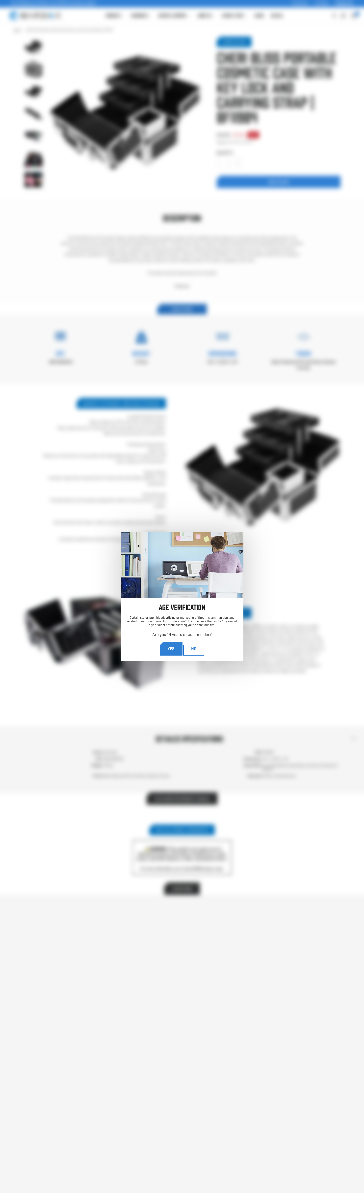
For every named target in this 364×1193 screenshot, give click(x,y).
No (193, 648)
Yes (171, 648)
